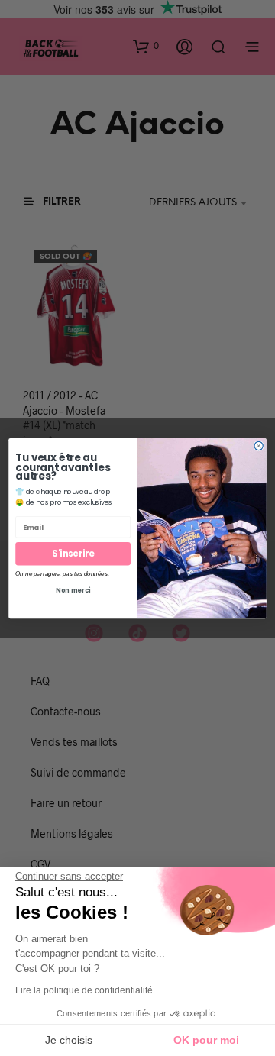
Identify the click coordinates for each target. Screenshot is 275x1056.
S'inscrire (73, 553)
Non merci (72, 590)
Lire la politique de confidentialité (84, 990)
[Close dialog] (258, 445)
